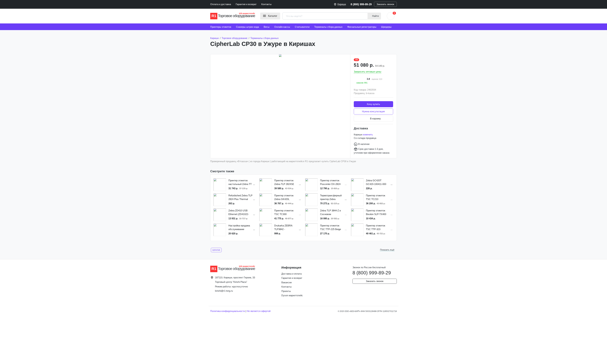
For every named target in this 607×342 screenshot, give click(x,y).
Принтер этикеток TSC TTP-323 (375, 227)
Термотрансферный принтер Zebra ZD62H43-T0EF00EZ (331, 197)
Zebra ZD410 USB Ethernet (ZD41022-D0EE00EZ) (238, 212)
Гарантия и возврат (246, 4)
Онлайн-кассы (282, 26)
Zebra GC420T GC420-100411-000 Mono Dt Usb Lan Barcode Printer (376, 182)
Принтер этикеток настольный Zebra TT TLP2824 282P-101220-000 (240, 182)
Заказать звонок (385, 4)
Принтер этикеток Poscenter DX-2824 (330, 182)
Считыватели (302, 26)
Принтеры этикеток (220, 26)
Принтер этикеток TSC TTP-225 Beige (330, 227)
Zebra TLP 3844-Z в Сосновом (330, 212)
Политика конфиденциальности (227, 311)
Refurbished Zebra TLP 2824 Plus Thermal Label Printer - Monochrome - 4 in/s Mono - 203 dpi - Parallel (240, 197)
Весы (267, 26)
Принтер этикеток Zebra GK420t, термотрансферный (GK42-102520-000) (285, 197)
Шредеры (386, 26)
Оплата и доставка (220, 4)
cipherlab (216, 250)
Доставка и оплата (291, 273)
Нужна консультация (373, 111)
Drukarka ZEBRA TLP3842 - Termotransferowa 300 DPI (285, 227)
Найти (375, 16)
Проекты (286, 291)
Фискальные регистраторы (361, 26)
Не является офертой (258, 311)
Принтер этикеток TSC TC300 (284, 212)
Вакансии (286, 282)
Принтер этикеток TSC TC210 (375, 197)
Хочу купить (373, 104)
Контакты (266, 4)
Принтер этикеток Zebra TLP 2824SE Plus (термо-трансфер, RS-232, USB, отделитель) (284, 182)
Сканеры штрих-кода (247, 26)
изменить (368, 134)
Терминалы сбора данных (328, 26)
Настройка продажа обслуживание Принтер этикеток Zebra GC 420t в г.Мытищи (239, 227)
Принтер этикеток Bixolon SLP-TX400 (376, 212)
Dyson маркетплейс (292, 295)
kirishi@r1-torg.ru (224, 290)
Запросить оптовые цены (367, 71)
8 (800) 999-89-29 (361, 4)
